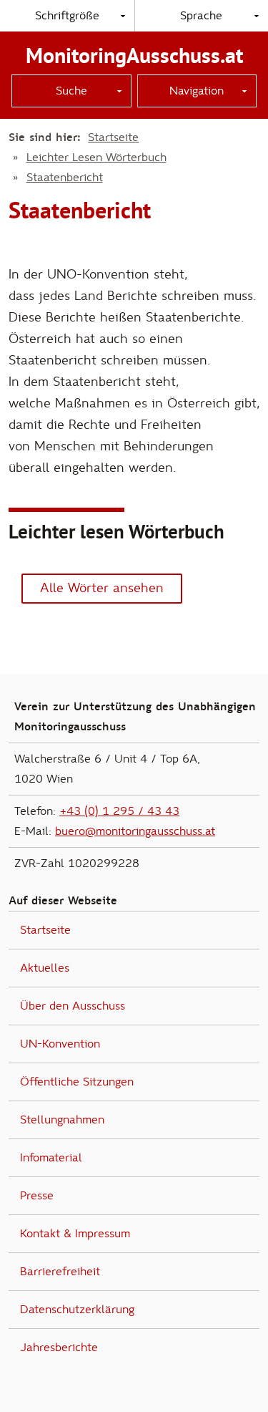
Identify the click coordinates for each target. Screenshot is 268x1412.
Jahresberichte (59, 1347)
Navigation (196, 91)
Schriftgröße (67, 16)
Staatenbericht (64, 177)
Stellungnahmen (62, 1120)
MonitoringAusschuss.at (134, 55)
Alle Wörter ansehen (102, 588)
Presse (37, 1196)
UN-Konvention (60, 1044)
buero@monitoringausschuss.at (135, 831)
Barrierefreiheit (60, 1271)
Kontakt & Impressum (75, 1234)
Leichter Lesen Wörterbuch (96, 157)
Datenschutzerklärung (77, 1309)
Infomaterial (51, 1158)
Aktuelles (44, 968)
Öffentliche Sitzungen (77, 1082)
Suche (71, 91)
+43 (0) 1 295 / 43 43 (119, 811)
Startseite (113, 137)
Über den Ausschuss (72, 1006)
